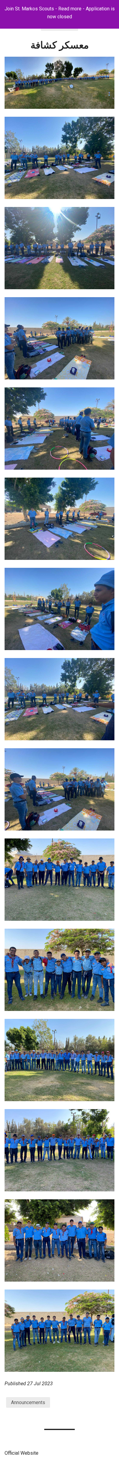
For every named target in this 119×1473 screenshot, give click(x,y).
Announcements (28, 1402)
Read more (69, 9)
